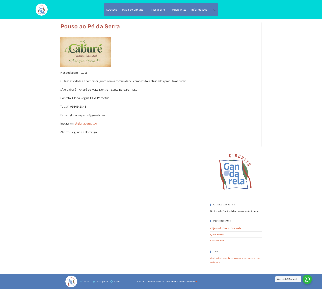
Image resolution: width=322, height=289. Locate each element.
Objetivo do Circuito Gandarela (225, 228)
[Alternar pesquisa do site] (214, 9)
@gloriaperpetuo (86, 123)
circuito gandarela (225, 258)
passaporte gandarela (243, 258)
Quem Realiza (217, 234)
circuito (213, 258)
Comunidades (217, 240)
